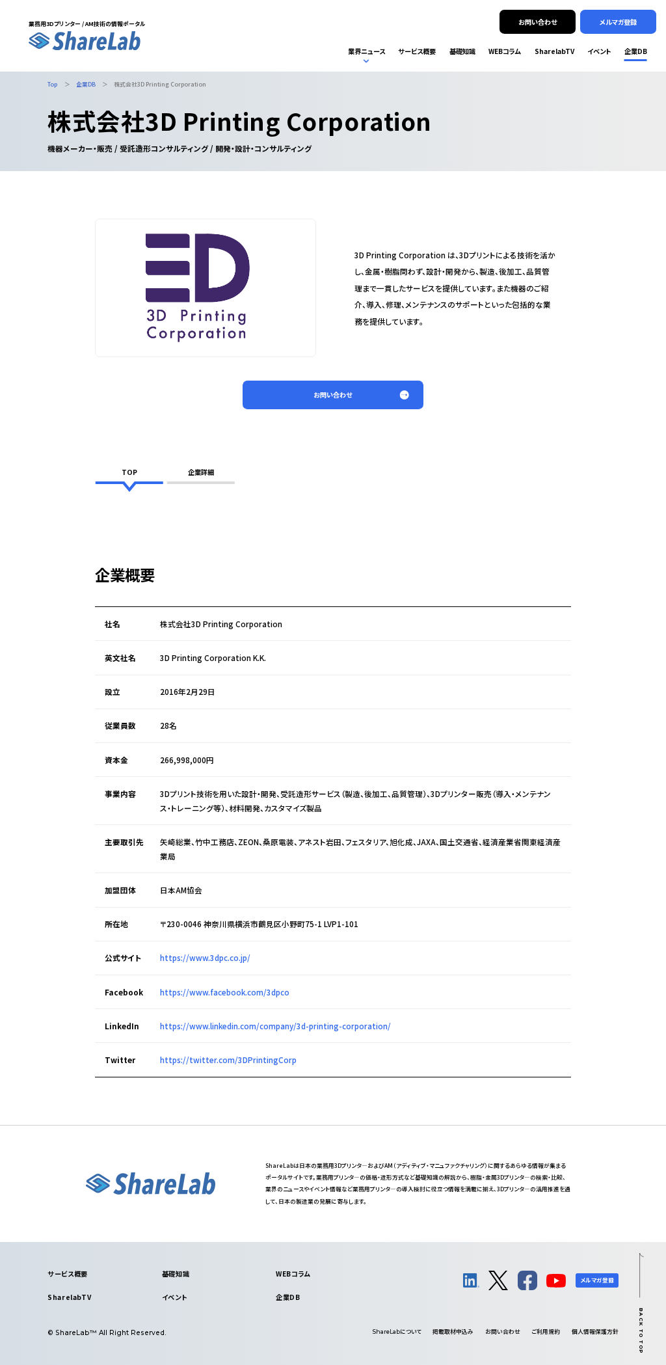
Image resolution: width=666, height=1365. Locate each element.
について (397, 1331)
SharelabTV (69, 1297)
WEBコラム (293, 1273)
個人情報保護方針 (595, 1331)
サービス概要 (67, 1273)
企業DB (288, 1297)
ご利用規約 (545, 1331)
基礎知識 (175, 1273)
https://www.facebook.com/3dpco (224, 991)
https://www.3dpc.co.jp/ (205, 957)
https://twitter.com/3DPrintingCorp (228, 1059)
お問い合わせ (502, 1331)
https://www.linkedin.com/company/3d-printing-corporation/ (275, 1025)
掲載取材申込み (453, 1331)
